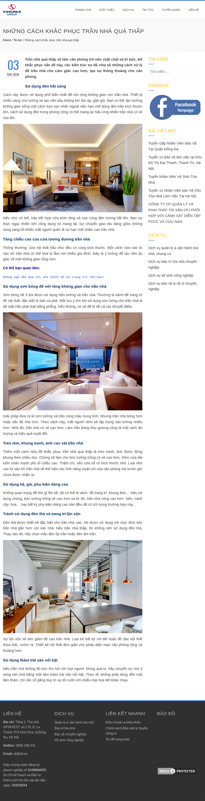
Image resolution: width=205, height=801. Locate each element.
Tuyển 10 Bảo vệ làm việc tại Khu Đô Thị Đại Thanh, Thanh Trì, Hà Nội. (175, 163)
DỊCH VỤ (128, 9)
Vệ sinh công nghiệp (69, 740)
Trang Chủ (83, 9)
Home (7, 40)
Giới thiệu (107, 9)
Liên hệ (193, 9)
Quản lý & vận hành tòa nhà (74, 722)
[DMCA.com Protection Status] (177, 770)
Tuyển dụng (171, 9)
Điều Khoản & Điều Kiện (123, 722)
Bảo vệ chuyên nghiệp (70, 734)
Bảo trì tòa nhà (64, 728)
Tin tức (148, 9)
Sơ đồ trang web (117, 739)
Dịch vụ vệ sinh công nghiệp (170, 275)
